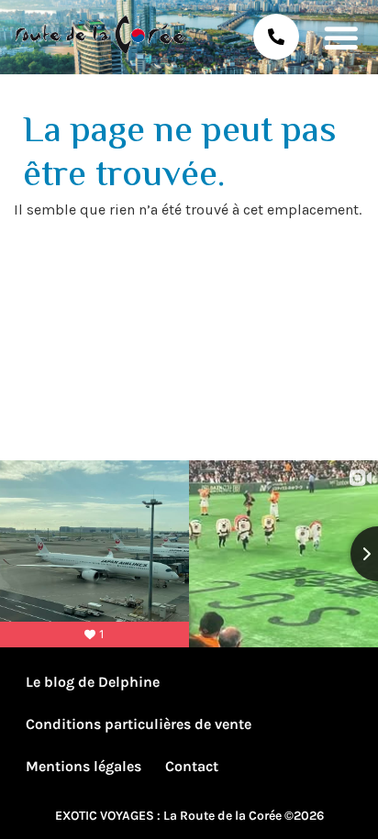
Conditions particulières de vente (138, 724)
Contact (191, 766)
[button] (340, 37)
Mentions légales (83, 766)
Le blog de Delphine (93, 681)
